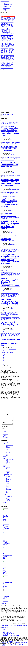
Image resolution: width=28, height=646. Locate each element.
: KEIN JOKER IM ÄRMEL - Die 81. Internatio (7, 61)
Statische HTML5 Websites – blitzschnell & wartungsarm (14, 625)
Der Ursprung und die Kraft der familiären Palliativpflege (9, 148)
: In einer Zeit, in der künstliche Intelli (7, 20)
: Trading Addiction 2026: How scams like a (7, 38)
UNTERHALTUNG (7, 4)
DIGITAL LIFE (6, 8)
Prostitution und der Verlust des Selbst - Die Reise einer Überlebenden (10, 324)
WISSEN (5, 9)
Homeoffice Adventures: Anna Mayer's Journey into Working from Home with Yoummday (10, 182)
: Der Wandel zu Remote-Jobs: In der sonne (7, 64)
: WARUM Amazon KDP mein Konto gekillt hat (7, 47)
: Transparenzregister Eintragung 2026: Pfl (5, 29)
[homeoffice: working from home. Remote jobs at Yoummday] (10, 176)
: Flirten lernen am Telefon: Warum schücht (7, 25)
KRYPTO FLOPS (13, 244)
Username (4, 419)
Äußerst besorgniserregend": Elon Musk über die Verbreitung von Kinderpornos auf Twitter (10, 282)
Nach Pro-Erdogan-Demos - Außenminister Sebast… (6, 541)
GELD (4, 5)
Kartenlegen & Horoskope (9, 633)
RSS (4, 631)
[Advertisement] (14, 85)
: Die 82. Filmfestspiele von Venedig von (7, 35)
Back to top (3, 603)
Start (4, 354)
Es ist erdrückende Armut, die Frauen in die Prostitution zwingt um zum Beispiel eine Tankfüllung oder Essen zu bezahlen (10, 258)
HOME (4, 3)
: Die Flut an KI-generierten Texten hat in (8, 18)
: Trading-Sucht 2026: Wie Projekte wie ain (7, 41)
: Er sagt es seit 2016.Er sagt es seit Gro (7, 50)
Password (4, 422)
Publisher (5, 629)
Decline (3, 645)
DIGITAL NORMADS (14, 189)
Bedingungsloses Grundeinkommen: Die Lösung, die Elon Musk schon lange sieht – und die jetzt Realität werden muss (10, 130)
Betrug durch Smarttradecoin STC (8, 240)
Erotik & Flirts (6, 634)
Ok (0, 645)
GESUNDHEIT (12, 154)
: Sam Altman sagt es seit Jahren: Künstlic (7, 52)
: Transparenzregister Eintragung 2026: (6, 32)
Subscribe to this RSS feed (7, 352)
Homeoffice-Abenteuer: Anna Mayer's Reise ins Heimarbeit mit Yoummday (10, 165)
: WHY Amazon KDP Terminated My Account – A (7, 44)
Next (4, 363)
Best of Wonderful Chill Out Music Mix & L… (5, 518)
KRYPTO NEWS (7, 6)
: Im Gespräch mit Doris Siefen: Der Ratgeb (7, 58)
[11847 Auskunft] (7, 114)
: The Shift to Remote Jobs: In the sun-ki (7, 67)
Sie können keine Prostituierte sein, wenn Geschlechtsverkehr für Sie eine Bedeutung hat (10, 302)
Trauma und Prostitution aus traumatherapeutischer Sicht (10, 342)
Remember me (5, 426)
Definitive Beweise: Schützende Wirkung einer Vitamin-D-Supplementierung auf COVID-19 (9, 202)
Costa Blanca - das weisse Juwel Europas (5, 570)
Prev (4, 355)
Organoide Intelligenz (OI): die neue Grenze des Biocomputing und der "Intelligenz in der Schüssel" (10, 224)
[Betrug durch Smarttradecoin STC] (9, 235)
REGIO (4, 10)
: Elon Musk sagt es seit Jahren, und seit (7, 56)
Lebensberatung (7, 632)
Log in (2, 13)
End (4, 364)
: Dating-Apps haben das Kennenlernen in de (7, 23)
